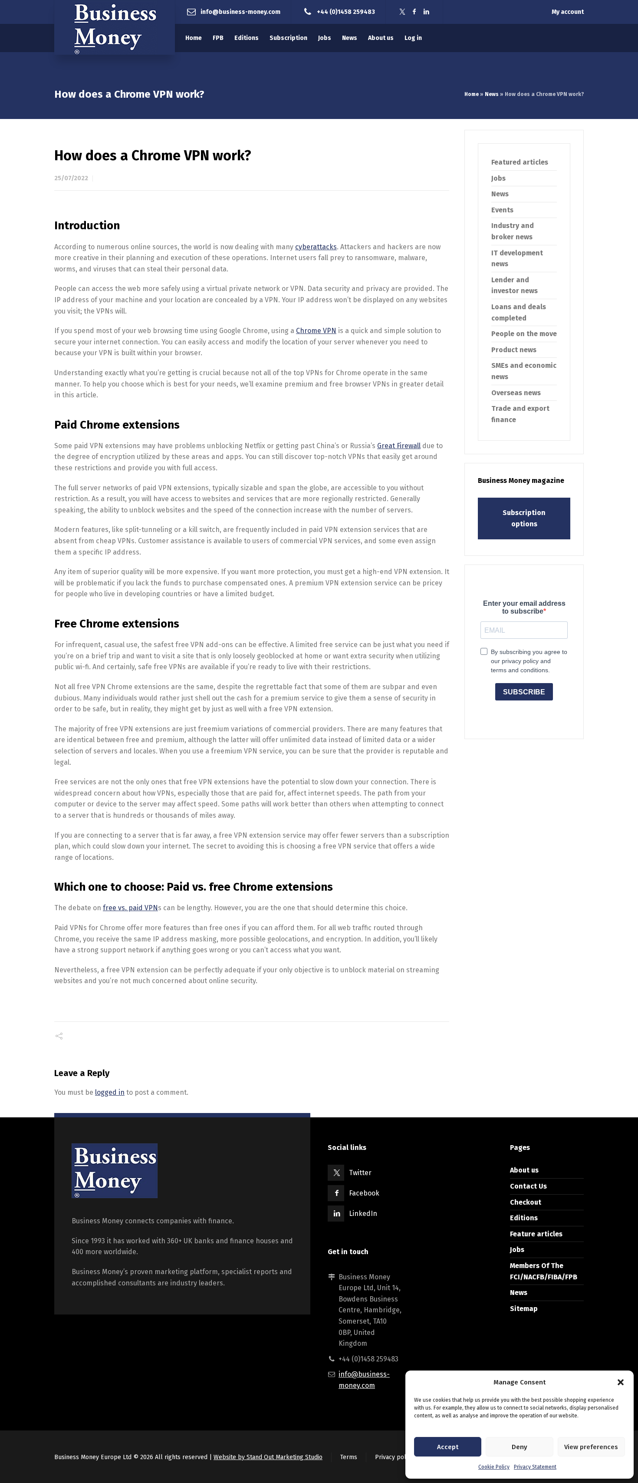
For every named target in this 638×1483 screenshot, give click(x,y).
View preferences (591, 1447)
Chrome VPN (316, 331)
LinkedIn (363, 1213)
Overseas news (516, 393)
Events (502, 210)
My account (568, 12)
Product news (513, 350)
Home (471, 94)
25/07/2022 (71, 178)
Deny (519, 1447)
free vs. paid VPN (130, 908)
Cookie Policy (494, 1467)
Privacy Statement (535, 1467)
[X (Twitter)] (402, 12)
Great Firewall (399, 446)
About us (524, 1170)
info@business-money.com (240, 11)
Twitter (360, 1173)
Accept (447, 1447)
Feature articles (536, 1234)
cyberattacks (316, 247)
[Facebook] (414, 12)
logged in (110, 1092)
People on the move (524, 334)
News (492, 94)
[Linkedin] (426, 12)
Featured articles (519, 162)
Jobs (498, 178)
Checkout (525, 1202)
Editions (524, 1218)
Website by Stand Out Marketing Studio (268, 1457)
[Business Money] (115, 27)
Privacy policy (394, 1457)
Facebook (364, 1193)
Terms (348, 1457)
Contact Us (528, 1186)
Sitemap (524, 1309)
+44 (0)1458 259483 (346, 11)
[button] (620, 1382)
